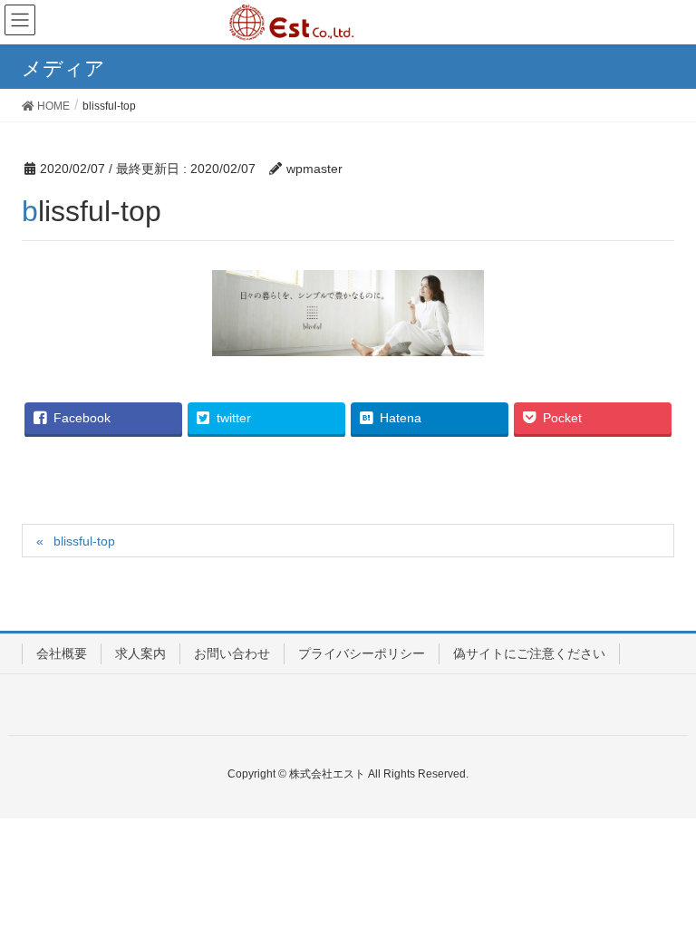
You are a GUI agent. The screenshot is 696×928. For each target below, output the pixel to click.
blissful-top (84, 541)
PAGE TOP (661, 883)
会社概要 (61, 653)
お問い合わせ (232, 653)
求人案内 (140, 653)
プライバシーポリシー (361, 653)
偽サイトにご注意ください (529, 653)
